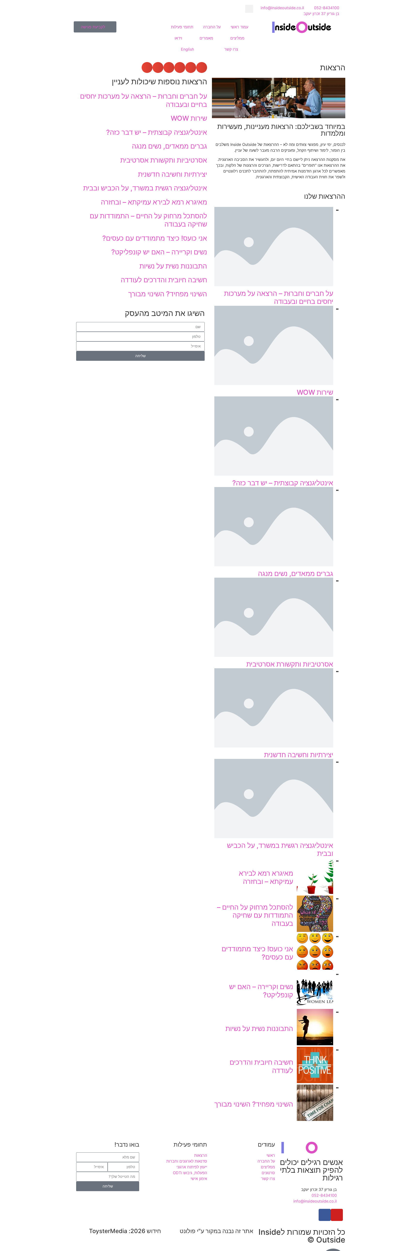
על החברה (212, 26)
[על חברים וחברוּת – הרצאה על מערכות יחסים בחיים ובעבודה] (273, 284)
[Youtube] (337, 1215)
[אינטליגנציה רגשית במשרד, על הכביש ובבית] (273, 836)
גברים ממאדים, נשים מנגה (295, 573)
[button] (249, 9)
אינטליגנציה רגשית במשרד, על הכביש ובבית (280, 849)
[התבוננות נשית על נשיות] (315, 1043)
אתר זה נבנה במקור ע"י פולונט (216, 1231)
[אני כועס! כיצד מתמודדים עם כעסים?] (315, 968)
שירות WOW (315, 392)
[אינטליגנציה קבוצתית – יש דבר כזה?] (273, 474)
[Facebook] (325, 1215)
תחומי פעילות (182, 26)
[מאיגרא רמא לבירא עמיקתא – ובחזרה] (315, 892)
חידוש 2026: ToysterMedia (125, 1231)
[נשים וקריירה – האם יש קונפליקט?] (315, 1006)
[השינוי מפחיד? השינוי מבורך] (315, 1119)
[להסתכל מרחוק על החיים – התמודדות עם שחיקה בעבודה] (315, 930)
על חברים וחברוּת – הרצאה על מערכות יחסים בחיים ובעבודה (278, 297)
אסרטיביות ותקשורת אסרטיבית (289, 664)
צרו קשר (231, 49)
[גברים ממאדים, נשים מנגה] (273, 564)
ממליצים (237, 38)
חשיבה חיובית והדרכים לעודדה (261, 1066)
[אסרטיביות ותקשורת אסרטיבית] (273, 655)
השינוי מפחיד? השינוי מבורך (253, 1104)
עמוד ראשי (239, 26)
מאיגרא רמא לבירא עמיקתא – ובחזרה (266, 877)
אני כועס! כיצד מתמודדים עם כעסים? (257, 953)
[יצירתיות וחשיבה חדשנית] (273, 746)
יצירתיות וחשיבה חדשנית (298, 755)
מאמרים (206, 38)
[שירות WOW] (273, 383)
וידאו (178, 38)
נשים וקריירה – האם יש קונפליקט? (261, 991)
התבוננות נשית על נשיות (259, 1028)
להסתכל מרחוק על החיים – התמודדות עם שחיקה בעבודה (255, 915)
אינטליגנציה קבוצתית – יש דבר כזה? (282, 483)
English (187, 49)
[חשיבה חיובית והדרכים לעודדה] (315, 1081)
